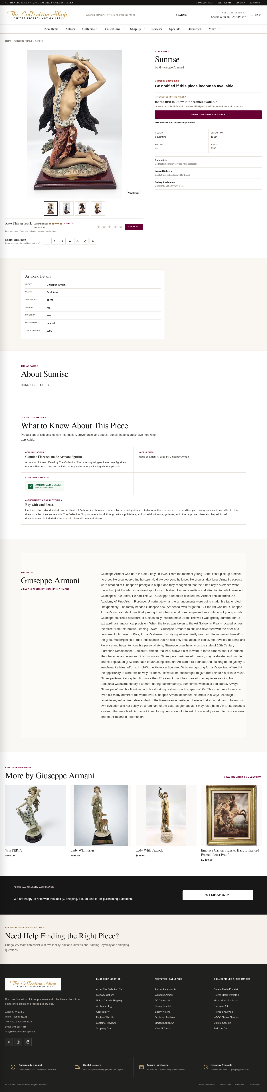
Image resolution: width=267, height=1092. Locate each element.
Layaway (240, 2)
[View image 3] (82, 208)
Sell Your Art (224, 2)
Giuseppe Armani (23, 41)
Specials (174, 29)
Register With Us (105, 1017)
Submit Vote (134, 227)
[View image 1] (51, 208)
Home (8, 41)
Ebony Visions (162, 1011)
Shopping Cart (103, 1028)
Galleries (88, 29)
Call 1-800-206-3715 (218, 895)
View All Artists (163, 1028)
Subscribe (255, 2)
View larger (133, 193)
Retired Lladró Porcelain (226, 995)
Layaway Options (105, 995)
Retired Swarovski (223, 1011)
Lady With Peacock (149, 850)
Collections (112, 29)
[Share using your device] (85, 241)
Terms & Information (207, 1084)
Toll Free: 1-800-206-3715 (18, 1021)
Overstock (195, 29)
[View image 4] (98, 208)
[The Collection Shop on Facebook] (9, 1042)
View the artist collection (243, 777)
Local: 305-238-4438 (15, 1026)
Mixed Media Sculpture (226, 1000)
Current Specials (222, 1023)
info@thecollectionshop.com (20, 1031)
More (212, 29)
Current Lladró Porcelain (226, 989)
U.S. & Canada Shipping (109, 1000)
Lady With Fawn (82, 850)
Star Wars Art (221, 1006)
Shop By (135, 29)
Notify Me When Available (208, 114)
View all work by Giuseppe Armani (45, 589)
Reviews (156, 29)
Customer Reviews (106, 1023)
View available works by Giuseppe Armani (175, 122)
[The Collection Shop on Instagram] (18, 1042)
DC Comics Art (163, 1000)
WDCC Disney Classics (226, 1017)
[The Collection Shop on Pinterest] (28, 1042)
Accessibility (103, 1011)
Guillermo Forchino (165, 1017)
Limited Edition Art (164, 1023)
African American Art (166, 989)
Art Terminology (104, 1006)
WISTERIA (13, 850)
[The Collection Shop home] (37, 15)
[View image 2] (66, 208)
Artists (70, 29)
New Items (51, 29)
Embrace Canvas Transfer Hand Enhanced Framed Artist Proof (230, 852)
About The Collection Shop (110, 989)
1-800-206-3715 (204, 2)
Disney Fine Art (163, 1006)
